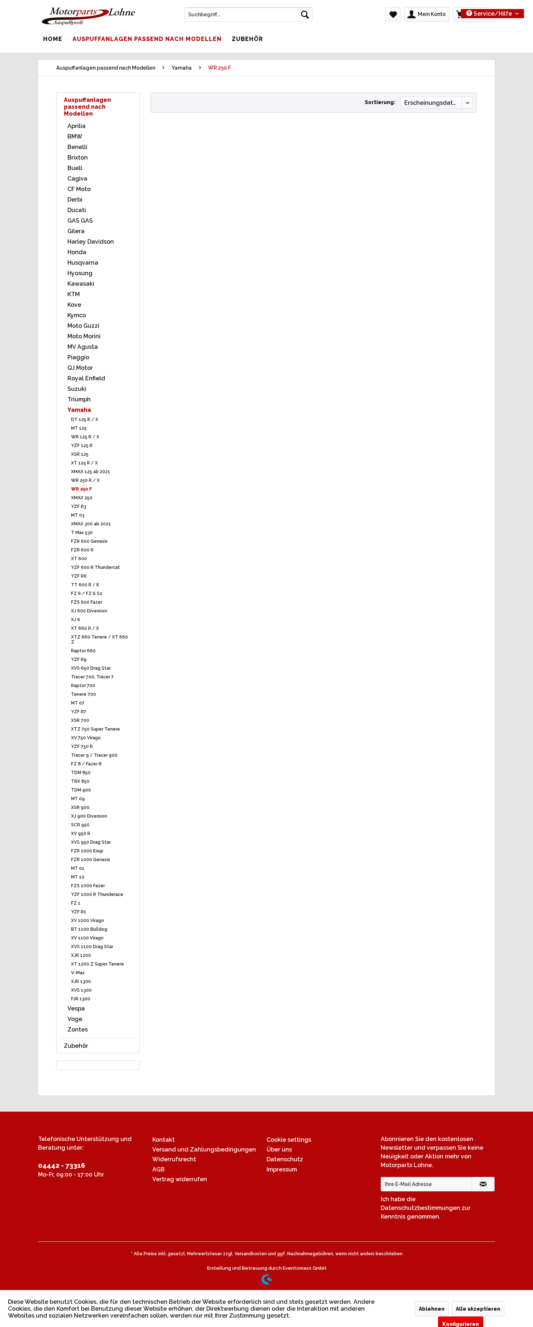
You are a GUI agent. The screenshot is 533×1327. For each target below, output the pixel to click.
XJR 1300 (81, 981)
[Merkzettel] (393, 14)
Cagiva (77, 178)
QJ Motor (80, 367)
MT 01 (77, 868)
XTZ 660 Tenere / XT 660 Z (99, 639)
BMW (74, 136)
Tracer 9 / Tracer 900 (94, 755)
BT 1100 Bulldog (89, 929)
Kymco (76, 315)
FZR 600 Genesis (89, 541)
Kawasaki (80, 283)
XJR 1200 (81, 955)
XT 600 (79, 558)
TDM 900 (81, 790)
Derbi (74, 199)
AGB (158, 1169)
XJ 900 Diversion (89, 816)
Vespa (76, 1008)
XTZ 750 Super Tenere (95, 729)
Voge (74, 1019)
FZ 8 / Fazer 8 (86, 763)
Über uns (279, 1149)
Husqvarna (82, 262)
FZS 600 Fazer (86, 602)
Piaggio (78, 357)
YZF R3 (78, 506)
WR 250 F (81, 489)
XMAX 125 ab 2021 (90, 471)
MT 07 (77, 703)
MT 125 (79, 428)
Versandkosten (251, 1253)
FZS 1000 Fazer (88, 885)
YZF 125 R (81, 445)
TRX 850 (80, 781)
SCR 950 (80, 824)
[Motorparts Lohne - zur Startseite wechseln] (88, 16)
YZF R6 (79, 576)
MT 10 (77, 877)
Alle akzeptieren (478, 1309)
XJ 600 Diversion (89, 610)
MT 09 (78, 798)
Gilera (75, 231)
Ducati (76, 210)
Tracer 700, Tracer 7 (92, 676)
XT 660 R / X (85, 628)
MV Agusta (82, 346)
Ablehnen (432, 1309)
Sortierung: (380, 102)
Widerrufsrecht (174, 1159)
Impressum (281, 1169)
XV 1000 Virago (87, 920)
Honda (76, 252)
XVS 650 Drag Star (91, 668)
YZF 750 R (82, 746)
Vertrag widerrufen (179, 1179)
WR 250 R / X (85, 480)
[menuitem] (249, 14)
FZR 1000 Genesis (90, 859)
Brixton (77, 157)
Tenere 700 (83, 694)
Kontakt (163, 1139)
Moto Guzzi (83, 325)
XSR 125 (79, 454)
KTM (73, 294)
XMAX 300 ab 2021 (91, 523)
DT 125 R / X (84, 419)
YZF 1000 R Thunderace (97, 894)
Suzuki (76, 388)
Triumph (79, 399)
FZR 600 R (82, 550)
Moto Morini (83, 336)
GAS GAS (80, 220)
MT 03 (77, 515)
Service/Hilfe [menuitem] (492, 13)
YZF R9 (79, 659)
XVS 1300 (81, 990)
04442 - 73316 (61, 1165)
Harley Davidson (90, 241)
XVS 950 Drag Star (91, 842)
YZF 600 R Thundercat (95, 567)
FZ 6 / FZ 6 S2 (86, 593)
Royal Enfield (86, 378)
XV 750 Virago (86, 737)
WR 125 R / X (85, 436)
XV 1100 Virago (87, 938)
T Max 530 (82, 532)
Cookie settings (288, 1139)
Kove (74, 304)
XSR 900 (80, 807)
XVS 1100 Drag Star (92, 946)
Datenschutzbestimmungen (420, 1207)
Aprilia (76, 126)
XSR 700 (80, 720)
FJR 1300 (80, 998)
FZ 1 (75, 903)
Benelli (77, 147)
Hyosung (79, 273)
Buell (74, 168)
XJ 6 (75, 619)
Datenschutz (284, 1159)
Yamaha (79, 409)
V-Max (77, 972)
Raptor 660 (83, 650)
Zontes (77, 1029)
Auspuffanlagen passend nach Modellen (87, 106)
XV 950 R (80, 833)
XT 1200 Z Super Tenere (97, 964)
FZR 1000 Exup (87, 850)
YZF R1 (78, 911)
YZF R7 (78, 711)
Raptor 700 (83, 685)
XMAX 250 (81, 497)
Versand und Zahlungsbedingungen (204, 1149)
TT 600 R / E (85, 584)
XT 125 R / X (84, 463)
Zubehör (76, 1045)
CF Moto (79, 189)
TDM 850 (81, 772)
